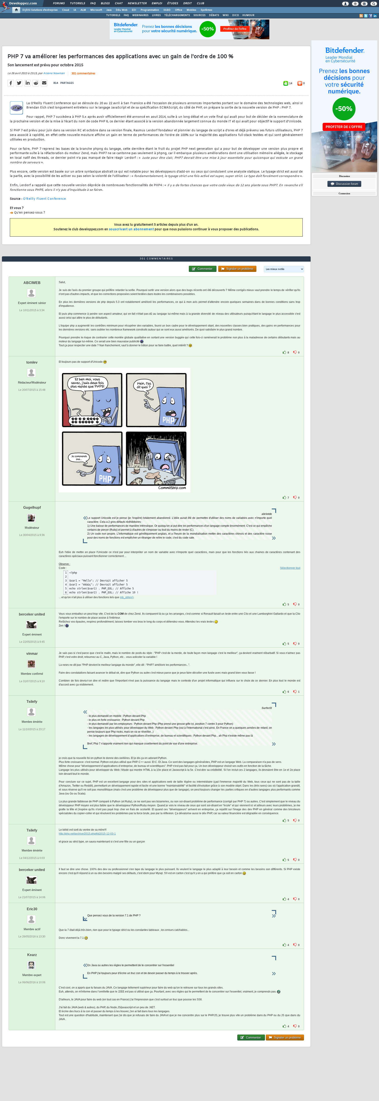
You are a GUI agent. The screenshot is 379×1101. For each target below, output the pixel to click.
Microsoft (96, 10)
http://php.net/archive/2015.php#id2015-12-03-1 (87, 833)
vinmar (32, 653)
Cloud (65, 10)
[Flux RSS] (361, 16)
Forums (58, 3)
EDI (134, 10)
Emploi (156, 3)
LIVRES (156, 15)
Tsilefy (32, 701)
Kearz (32, 955)
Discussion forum (346, 184)
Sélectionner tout (290, 567)
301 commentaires (83, 73)
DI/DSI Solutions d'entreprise (40, 10)
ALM (83, 10)
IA (74, 10)
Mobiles (191, 10)
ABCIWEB (32, 283)
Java (108, 10)
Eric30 (32, 909)
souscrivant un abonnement (131, 229)
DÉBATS (214, 15)
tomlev (32, 362)
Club (200, 3)
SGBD (167, 10)
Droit (187, 3)
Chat (118, 3)
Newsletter (137, 3)
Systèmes (206, 10)
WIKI (226, 15)
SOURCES (199, 15)
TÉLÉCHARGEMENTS (177, 15)
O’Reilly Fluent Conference (44, 199)
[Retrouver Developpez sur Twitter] (366, 16)
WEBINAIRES (140, 15)
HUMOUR (248, 15)
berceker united (32, 614)
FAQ (93, 3)
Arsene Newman (54, 73)
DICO (235, 15)
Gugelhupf (32, 507)
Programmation (150, 10)
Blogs (105, 3)
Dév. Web (121, 10)
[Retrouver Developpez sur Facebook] (370, 16)
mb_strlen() (127, 597)
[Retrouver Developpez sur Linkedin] (375, 16)
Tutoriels (77, 3)
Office (178, 10)
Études (172, 3)
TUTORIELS (113, 15)
